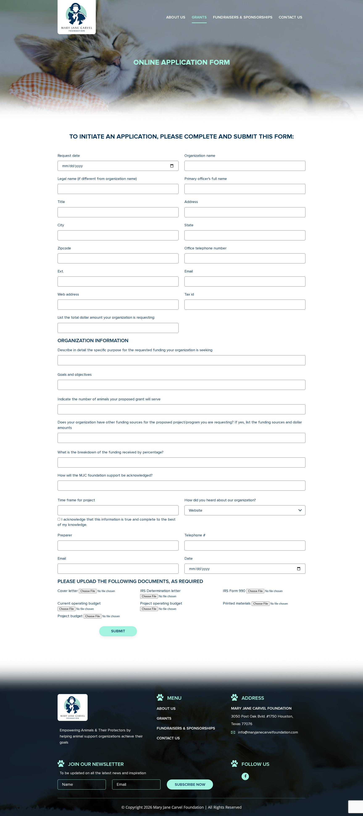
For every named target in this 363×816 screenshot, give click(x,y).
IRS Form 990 (234, 590)
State (188, 225)
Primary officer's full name (205, 178)
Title (61, 201)
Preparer (65, 535)
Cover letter (68, 590)
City (61, 225)
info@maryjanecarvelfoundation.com (268, 732)
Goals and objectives (75, 374)
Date (188, 558)
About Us (175, 17)
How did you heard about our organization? (220, 500)
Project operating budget (161, 603)
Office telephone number (205, 248)
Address (191, 201)
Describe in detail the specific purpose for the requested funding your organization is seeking (135, 350)
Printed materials (237, 603)
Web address (68, 294)
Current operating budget (79, 603)
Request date (69, 155)
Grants (199, 17)
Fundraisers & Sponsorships (242, 17)
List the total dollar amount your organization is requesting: (106, 317)
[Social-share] (245, 776)
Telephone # (194, 535)
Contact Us (290, 17)
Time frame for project (76, 500)
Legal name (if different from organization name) (97, 178)
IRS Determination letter (160, 590)
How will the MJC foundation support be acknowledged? (105, 475)
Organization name (199, 155)
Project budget (70, 616)
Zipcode (64, 248)
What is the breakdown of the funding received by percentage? (110, 452)
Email (188, 271)
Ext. (61, 271)
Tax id (189, 294)
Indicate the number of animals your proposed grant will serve (109, 399)
